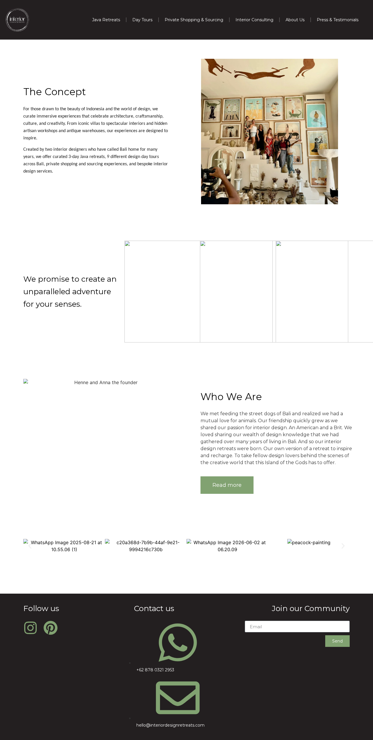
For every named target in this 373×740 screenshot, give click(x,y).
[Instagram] (30, 628)
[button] (227, 485)
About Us (295, 19)
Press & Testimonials (337, 19)
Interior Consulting (254, 19)
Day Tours (142, 19)
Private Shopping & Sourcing (194, 19)
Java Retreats (106, 19)
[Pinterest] (50, 628)
